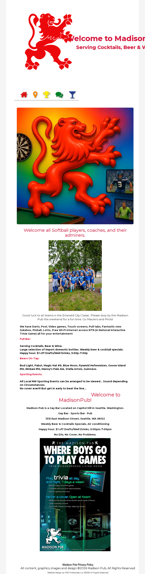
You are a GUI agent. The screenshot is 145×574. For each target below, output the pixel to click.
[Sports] (46, 94)
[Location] (35, 94)
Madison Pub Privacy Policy (77, 564)
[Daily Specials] (72, 94)
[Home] (24, 94)
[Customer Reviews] (59, 94)
